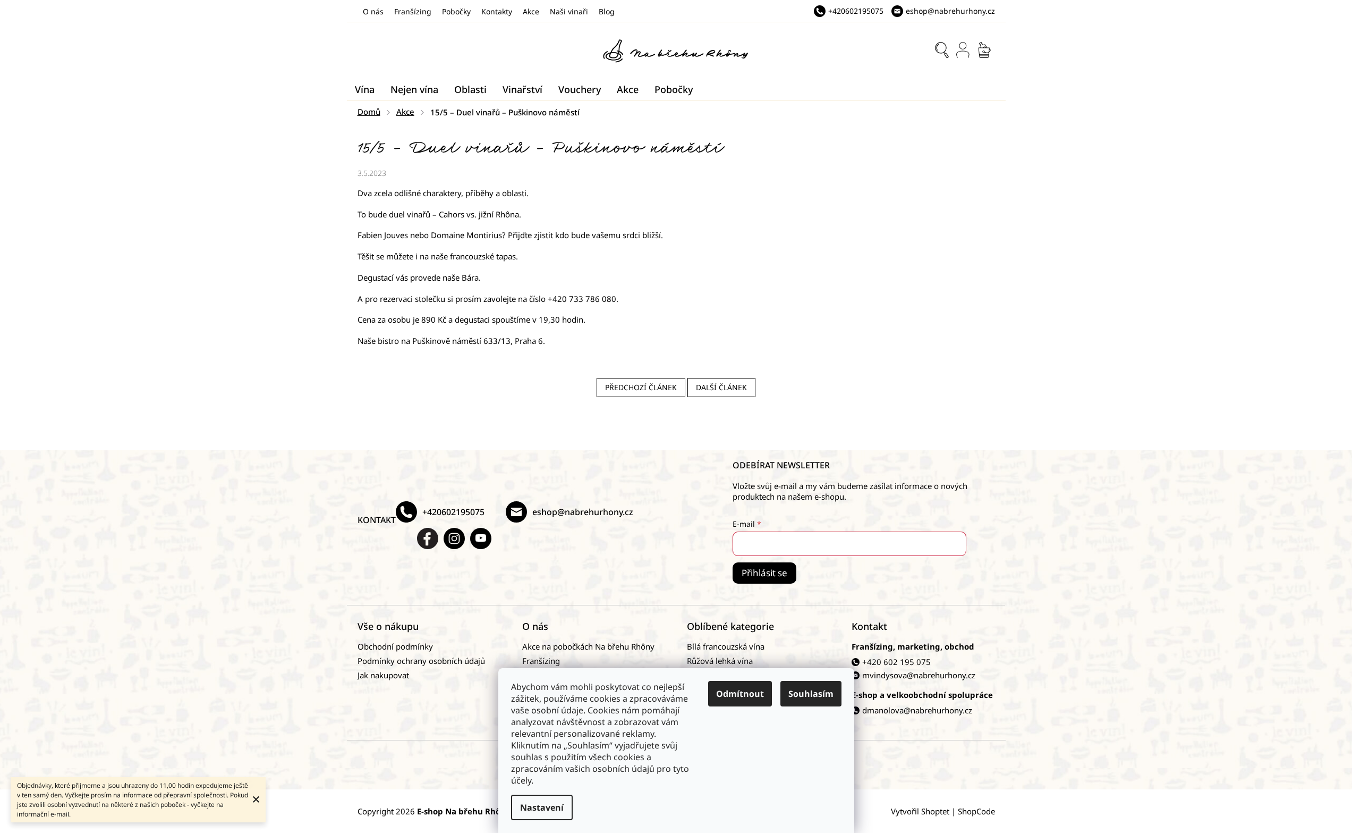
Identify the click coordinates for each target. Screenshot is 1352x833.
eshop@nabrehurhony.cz (582, 512)
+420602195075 (453, 512)
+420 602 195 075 (896, 662)
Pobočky (456, 11)
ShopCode (976, 811)
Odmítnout (740, 694)
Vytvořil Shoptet (920, 811)
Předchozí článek (641, 387)
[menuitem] (364, 89)
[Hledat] (942, 50)
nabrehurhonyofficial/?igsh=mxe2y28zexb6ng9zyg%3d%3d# (454, 538)
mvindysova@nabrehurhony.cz (918, 675)
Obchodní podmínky (395, 646)
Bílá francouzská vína (725, 646)
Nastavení (542, 807)
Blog (607, 11)
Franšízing (412, 11)
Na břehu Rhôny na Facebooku (427, 538)
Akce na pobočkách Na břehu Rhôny (588, 646)
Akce (531, 11)
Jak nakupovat (383, 675)
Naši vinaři (569, 11)
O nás (373, 11)
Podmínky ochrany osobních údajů (421, 660)
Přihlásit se (764, 573)
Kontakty (496, 11)
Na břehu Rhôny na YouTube (480, 538)
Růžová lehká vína (720, 660)
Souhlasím (811, 694)
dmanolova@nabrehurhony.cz (917, 710)
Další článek (721, 387)
